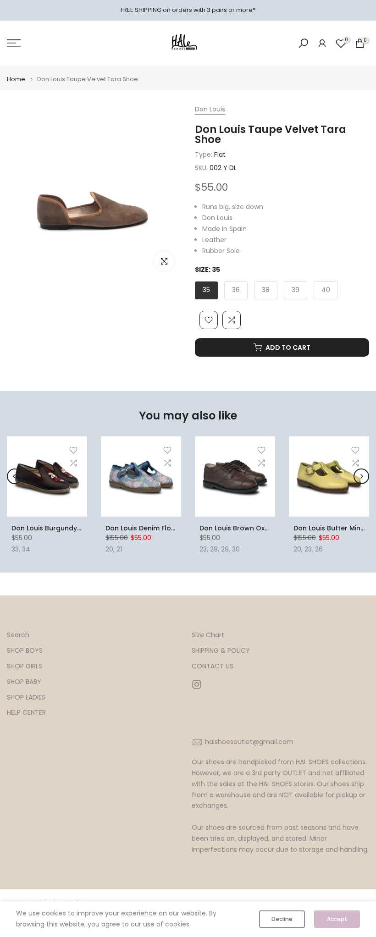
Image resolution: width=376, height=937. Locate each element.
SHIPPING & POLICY (221, 650)
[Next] (361, 476)
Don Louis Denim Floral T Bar (152, 528)
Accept (337, 919)
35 (206, 289)
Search (18, 635)
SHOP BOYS (25, 650)
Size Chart (208, 635)
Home (16, 79)
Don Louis (210, 109)
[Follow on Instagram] (197, 685)
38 (266, 289)
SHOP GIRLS (24, 666)
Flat (220, 154)
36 (236, 289)
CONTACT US (212, 666)
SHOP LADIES (26, 697)
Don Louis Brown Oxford (239, 528)
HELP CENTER (26, 712)
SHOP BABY (24, 682)
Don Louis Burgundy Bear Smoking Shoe (77, 528)
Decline (282, 919)
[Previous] (14, 476)
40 (325, 289)
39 (295, 289)
